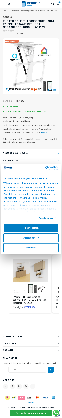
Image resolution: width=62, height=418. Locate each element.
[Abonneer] (51, 370)
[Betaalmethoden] (7, 398)
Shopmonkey (49, 408)
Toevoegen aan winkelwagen (31, 413)
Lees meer (45, 133)
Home (5, 11)
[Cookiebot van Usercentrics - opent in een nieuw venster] (45, 168)
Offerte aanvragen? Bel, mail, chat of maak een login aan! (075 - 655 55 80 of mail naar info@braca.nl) (31, 140)
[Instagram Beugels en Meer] (12, 386)
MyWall (7, 17)
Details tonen (46, 218)
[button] (6, 284)
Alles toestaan (31, 227)
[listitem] (30, 284)
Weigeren (31, 247)
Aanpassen (29, 237)
